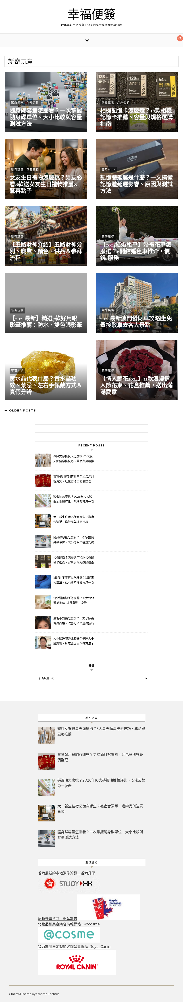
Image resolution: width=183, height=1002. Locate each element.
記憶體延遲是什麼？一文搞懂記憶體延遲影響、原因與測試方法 (136, 184)
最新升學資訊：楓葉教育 (57, 919)
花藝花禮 (33, 169)
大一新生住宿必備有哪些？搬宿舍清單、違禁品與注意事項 (73, 519)
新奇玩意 (17, 169)
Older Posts (22, 410)
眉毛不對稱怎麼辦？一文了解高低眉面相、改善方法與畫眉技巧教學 (73, 621)
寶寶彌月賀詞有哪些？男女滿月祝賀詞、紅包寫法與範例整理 (73, 479)
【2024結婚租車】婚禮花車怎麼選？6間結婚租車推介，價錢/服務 (135, 251)
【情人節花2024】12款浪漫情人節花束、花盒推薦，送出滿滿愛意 (136, 385)
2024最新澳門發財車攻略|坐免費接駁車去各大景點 (136, 321)
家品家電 (17, 102)
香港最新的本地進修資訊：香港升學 (66, 873)
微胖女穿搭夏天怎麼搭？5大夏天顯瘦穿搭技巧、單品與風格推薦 (73, 459)
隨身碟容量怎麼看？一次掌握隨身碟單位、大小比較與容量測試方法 (46, 117)
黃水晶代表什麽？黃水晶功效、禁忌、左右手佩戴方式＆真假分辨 (46, 385)
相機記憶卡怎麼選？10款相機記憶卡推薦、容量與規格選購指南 (136, 117)
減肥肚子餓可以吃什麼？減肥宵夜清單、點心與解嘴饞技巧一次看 (73, 580)
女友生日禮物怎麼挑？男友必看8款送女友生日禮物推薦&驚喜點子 (46, 184)
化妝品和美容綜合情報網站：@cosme (69, 924)
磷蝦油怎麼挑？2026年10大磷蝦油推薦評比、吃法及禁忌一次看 (73, 499)
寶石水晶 (17, 370)
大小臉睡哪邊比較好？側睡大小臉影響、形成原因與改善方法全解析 (73, 641)
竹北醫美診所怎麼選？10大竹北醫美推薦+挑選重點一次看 (73, 600)
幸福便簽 (91, 15)
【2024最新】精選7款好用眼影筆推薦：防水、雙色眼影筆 (46, 321)
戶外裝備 (33, 102)
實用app (108, 169)
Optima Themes (47, 994)
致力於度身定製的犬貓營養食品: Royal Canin (74, 947)
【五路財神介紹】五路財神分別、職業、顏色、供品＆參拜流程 (46, 251)
